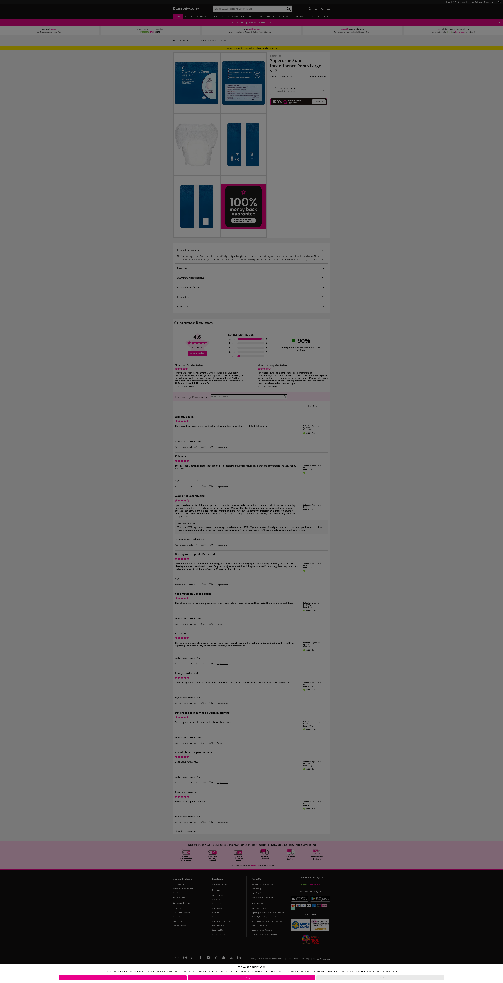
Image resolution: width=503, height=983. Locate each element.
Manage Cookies (380, 978)
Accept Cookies (123, 978)
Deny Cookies (251, 978)
